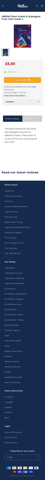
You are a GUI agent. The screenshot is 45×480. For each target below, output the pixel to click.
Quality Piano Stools (13, 377)
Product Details (12, 119)
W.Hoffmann (10, 289)
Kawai (7, 346)
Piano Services (11, 217)
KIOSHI (8, 372)
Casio (7, 336)
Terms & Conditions (13, 432)
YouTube (8, 412)
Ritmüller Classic (12, 325)
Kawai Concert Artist (13, 351)
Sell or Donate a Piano (14, 243)
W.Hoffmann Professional (16, 294)
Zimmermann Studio (14, 315)
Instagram (9, 402)
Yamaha (8, 356)
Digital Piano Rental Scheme (17, 227)
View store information (14, 95)
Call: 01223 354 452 (13, 253)
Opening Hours (11, 212)
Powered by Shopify (28, 476)
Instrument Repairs (13, 233)
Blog (7, 418)
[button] (2, 5)
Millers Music (19, 476)
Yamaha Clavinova (12, 367)
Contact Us (9, 191)
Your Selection (11, 248)
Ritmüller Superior (12, 330)
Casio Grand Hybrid (13, 341)
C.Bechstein (10, 268)
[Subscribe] (37, 457)
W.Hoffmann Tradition (14, 299)
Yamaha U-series (12, 362)
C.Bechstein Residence (15, 283)
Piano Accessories (12, 382)
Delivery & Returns (29, 119)
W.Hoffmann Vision (13, 304)
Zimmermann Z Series (14, 320)
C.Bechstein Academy (14, 278)
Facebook (9, 397)
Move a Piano (10, 238)
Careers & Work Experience (16, 207)
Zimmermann (11, 309)
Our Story (9, 201)
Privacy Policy (11, 437)
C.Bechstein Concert (13, 273)
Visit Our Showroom (13, 196)
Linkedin (8, 407)
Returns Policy (11, 443)
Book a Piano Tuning (14, 222)
